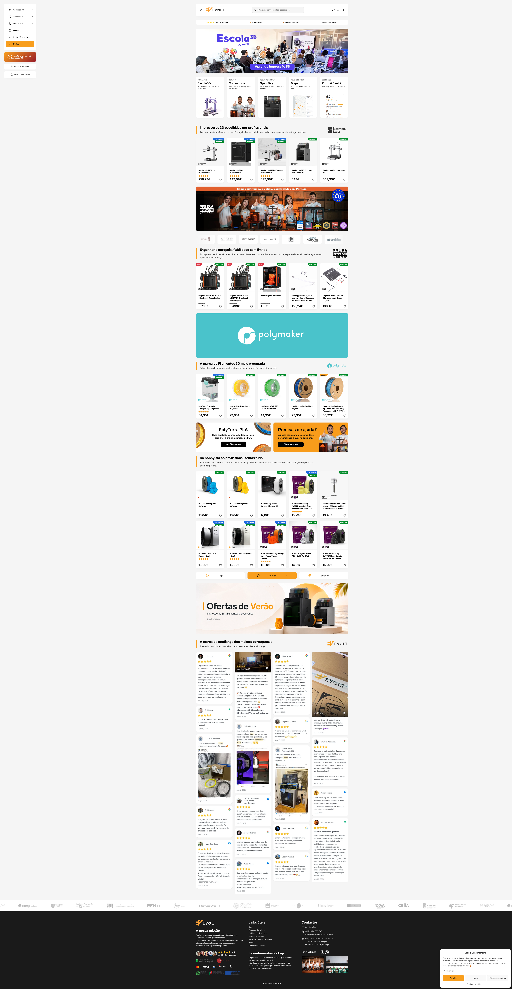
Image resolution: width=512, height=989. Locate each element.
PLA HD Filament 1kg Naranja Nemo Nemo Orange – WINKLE (272, 555)
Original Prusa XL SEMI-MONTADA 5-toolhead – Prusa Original (239, 297)
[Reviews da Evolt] (218, 953)
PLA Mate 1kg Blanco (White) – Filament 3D (269, 505)
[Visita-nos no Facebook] (322, 952)
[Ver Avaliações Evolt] (272, 774)
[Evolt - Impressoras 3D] (215, 9)
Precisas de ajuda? (22, 66)
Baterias (16, 30)
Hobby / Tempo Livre (21, 37)
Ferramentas (18, 23)
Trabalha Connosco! (257, 946)
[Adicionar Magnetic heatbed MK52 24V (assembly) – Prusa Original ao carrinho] (345, 288)
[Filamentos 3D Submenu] (32, 17)
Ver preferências (498, 978)
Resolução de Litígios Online (260, 939)
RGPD (251, 942)
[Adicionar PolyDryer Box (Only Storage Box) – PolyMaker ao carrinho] (220, 398)
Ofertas (16, 44)
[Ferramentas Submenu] (32, 23)
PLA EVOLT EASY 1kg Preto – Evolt (241, 554)
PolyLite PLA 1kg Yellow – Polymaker (240, 407)
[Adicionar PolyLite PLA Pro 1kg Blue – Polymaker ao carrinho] (313, 398)
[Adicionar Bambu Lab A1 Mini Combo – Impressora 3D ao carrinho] (282, 162)
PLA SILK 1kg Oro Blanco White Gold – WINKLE (301, 554)
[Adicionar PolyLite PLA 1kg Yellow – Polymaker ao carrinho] (251, 398)
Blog (250, 927)
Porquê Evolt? (331, 83)
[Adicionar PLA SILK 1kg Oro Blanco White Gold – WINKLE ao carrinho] (313, 546)
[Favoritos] (333, 9)
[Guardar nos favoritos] (220, 179)
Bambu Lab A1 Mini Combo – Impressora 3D (272, 171)
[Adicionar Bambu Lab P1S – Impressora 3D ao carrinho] (251, 162)
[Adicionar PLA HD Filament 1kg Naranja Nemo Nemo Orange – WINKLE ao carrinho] (282, 546)
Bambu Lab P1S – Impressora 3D (236, 171)
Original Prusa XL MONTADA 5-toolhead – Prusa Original (210, 296)
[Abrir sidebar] (201, 10)
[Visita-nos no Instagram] (327, 952)
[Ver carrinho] (337, 9)
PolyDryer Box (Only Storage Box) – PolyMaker (209, 407)
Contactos (324, 575)
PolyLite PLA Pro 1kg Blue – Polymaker (302, 407)
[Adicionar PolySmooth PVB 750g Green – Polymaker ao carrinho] (282, 398)
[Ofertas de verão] (272, 608)
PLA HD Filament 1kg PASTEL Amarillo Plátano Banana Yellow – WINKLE (302, 506)
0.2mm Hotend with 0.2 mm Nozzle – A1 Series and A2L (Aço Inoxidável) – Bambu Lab (334, 507)
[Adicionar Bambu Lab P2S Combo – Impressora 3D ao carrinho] (313, 162)
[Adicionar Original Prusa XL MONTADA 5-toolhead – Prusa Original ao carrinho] (220, 288)
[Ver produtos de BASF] (337, 239)
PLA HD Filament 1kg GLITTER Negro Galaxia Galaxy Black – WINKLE (332, 555)
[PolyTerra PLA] (233, 437)
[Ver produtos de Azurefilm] (294, 239)
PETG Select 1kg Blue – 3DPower (208, 505)
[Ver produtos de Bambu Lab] (316, 239)
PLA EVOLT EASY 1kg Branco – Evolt (207, 554)
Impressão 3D (18, 10)
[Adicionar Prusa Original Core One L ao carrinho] (282, 288)
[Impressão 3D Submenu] (32, 10)
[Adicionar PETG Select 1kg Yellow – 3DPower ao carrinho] (251, 496)
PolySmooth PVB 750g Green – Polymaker (270, 407)
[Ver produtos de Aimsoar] (208, 239)
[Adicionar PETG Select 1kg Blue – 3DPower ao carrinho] (220, 496)
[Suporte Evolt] (310, 437)
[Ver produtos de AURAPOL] (273, 239)
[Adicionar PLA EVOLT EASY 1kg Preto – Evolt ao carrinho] (251, 546)
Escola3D (204, 83)
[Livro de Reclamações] (223, 960)
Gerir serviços (449, 971)
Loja (221, 575)
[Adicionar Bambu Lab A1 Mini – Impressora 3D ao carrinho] (220, 162)
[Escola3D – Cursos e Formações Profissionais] (272, 50)
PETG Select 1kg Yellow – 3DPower (240, 505)
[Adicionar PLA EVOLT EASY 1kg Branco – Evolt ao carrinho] (220, 546)
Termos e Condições (257, 930)
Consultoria (237, 83)
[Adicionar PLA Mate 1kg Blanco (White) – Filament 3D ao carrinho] (282, 496)
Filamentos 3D (18, 16)
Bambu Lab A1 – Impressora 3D (334, 171)
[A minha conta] (342, 10)
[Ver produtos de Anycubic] (251, 239)
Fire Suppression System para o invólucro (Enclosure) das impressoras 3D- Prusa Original (303, 299)
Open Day (266, 83)
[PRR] (217, 972)
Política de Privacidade (258, 933)
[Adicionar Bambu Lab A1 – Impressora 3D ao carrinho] (345, 162)
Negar (475, 978)
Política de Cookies (474, 984)
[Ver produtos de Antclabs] (230, 239)
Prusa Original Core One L (271, 295)
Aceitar (453, 978)
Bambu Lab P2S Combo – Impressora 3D (302, 171)
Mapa (294, 83)
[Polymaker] (272, 208)
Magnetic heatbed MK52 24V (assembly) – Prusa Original (333, 297)
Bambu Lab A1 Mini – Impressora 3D (207, 171)
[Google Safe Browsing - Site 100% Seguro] (204, 960)
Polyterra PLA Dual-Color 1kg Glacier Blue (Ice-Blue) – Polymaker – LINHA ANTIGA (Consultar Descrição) (334, 409)
